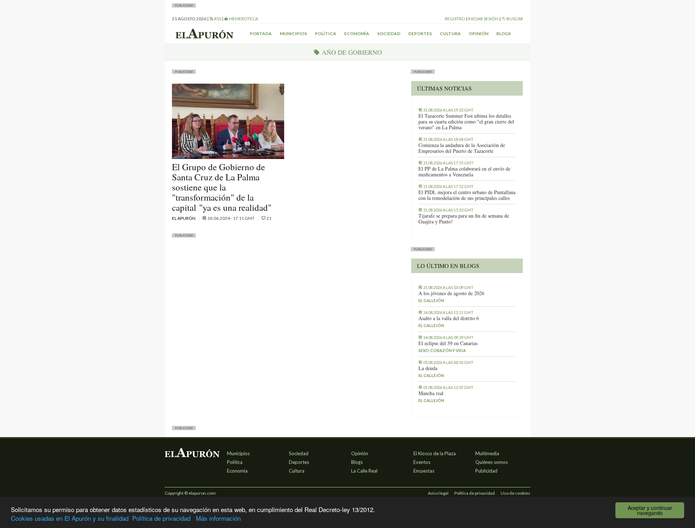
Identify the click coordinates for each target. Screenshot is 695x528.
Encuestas (423, 471)
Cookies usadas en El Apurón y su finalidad (70, 518)
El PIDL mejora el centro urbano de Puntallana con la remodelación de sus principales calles (466, 195)
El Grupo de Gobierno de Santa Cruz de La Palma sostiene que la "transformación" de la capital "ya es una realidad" (221, 187)
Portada (261, 33)
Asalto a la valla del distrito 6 (448, 318)
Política (325, 33)
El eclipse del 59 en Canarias (447, 343)
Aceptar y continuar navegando (650, 510)
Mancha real (430, 393)
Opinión (478, 33)
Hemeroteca (243, 18)
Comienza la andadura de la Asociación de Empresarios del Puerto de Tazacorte (461, 148)
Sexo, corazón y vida (442, 350)
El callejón (431, 300)
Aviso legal (438, 493)
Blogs (503, 33)
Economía (356, 33)
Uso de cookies (515, 493)
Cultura (450, 33)
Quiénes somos (491, 462)
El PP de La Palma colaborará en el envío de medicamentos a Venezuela (464, 171)
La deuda (427, 368)
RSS (217, 18)
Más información (218, 518)
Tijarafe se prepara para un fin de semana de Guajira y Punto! (463, 219)
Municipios (293, 33)
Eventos (421, 462)
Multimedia (487, 453)
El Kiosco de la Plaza (434, 453)
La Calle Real (364, 471)
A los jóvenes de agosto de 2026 (451, 293)
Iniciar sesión (483, 18)
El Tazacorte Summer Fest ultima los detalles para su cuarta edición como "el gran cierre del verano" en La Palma (466, 121)
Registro (455, 18)
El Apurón (184, 218)
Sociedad (388, 33)
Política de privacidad (161, 518)
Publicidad (486, 471)
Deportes (420, 33)
